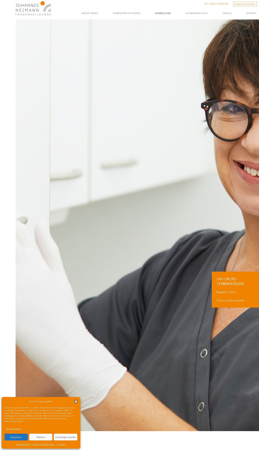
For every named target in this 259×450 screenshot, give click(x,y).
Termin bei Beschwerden (231, 300)
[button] (75, 401)
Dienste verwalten (13, 428)
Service (227, 13)
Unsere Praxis (89, 13)
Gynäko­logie (163, 13)
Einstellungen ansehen (65, 437)
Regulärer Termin (226, 292)
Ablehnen (41, 437)
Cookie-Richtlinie (23, 444)
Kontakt (251, 13)
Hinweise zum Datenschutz (43, 444)
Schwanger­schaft (196, 13)
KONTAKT (244, 4)
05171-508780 (219, 4)
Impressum (61, 444)
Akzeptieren (16, 437)
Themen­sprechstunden (126, 13)
